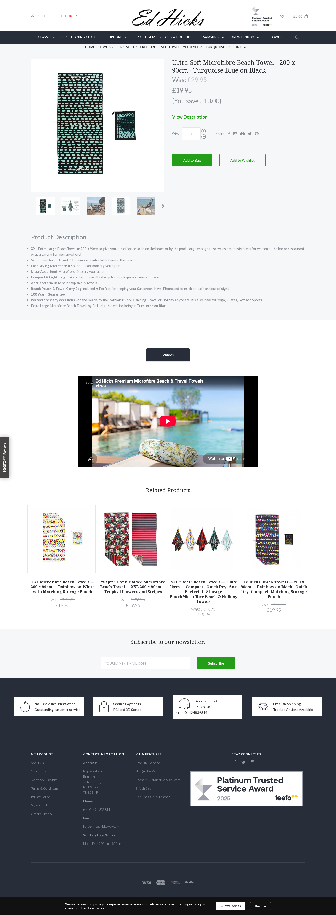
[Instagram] (252, 763)
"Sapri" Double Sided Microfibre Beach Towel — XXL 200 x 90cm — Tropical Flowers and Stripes (133, 587)
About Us (37, 763)
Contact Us (39, 771)
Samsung (211, 37)
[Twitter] (243, 763)
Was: (179, 79)
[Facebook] (235, 763)
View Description (190, 117)
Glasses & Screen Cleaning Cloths (68, 37)
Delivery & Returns (44, 780)
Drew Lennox (243, 37)
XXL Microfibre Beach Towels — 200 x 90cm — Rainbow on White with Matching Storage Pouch (63, 587)
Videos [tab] (168, 355)
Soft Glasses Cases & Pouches (165, 37)
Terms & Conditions (45, 788)
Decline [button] (260, 906)
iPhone (116, 37)
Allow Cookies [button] (231, 906)
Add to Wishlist (242, 160)
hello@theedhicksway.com (101, 826)
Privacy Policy (40, 797)
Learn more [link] (96, 908)
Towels (276, 37)
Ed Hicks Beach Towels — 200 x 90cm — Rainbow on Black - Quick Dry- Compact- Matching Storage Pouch (274, 589)
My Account (39, 805)
